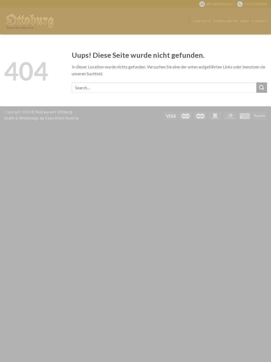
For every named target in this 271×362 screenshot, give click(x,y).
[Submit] (261, 87)
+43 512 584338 (255, 4)
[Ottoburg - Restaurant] (30, 21)
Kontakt (259, 21)
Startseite (202, 21)
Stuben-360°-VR (225, 21)
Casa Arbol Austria (62, 118)
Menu (244, 21)
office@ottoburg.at (219, 4)
